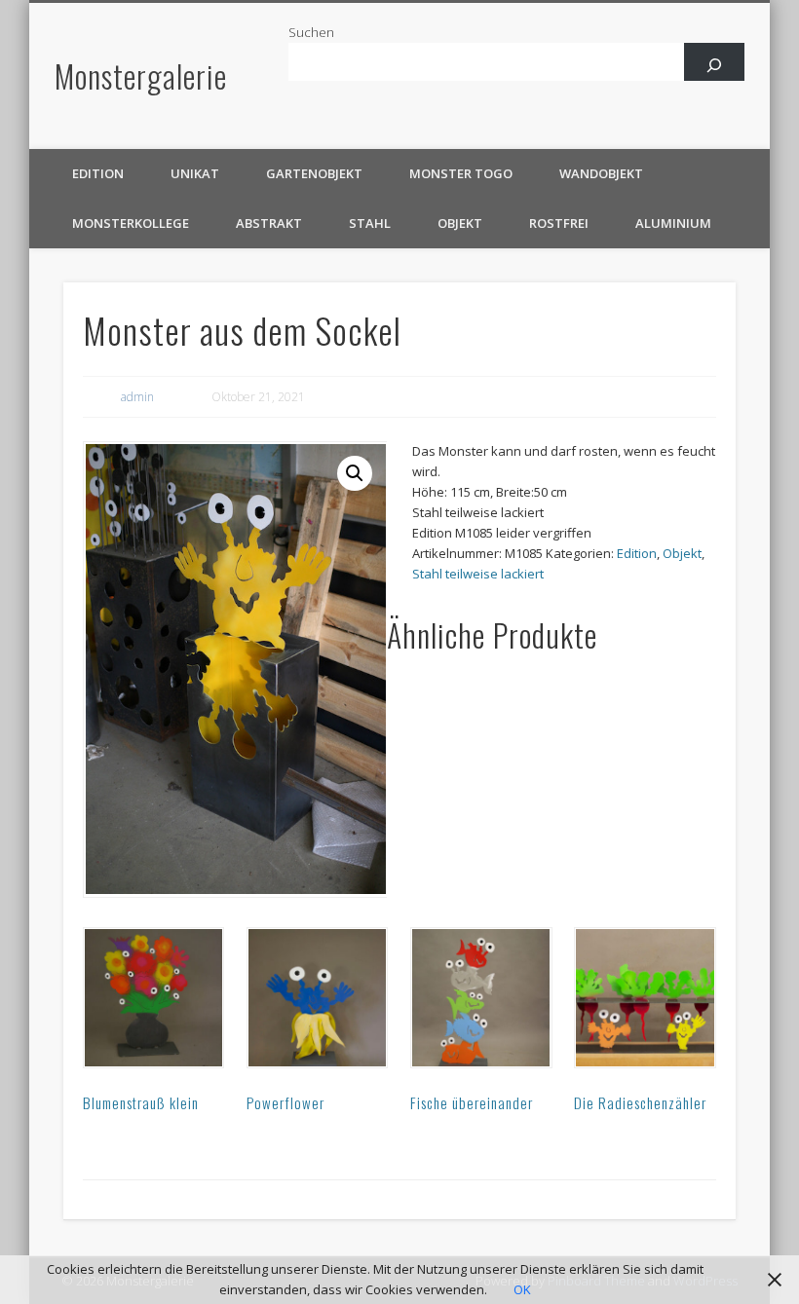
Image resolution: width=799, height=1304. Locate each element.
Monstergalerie (141, 75)
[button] (354, 473)
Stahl (370, 223)
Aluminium (673, 223)
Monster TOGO (461, 173)
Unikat (195, 173)
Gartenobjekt (314, 173)
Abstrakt (269, 223)
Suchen (311, 32)
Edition (98, 173)
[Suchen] (714, 65)
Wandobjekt (601, 173)
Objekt (460, 223)
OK (522, 1289)
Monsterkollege (130, 223)
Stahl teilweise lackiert (478, 573)
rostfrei (559, 223)
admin (137, 397)
